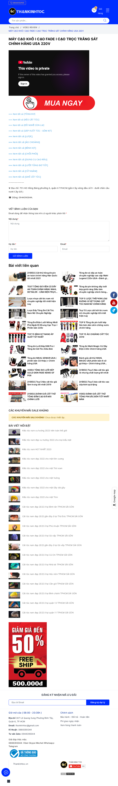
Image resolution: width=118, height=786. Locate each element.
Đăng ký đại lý (98, 702)
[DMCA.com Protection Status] (67, 773)
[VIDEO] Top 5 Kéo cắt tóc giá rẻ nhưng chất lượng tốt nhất (94, 371)
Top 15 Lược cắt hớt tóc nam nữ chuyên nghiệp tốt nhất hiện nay (93, 313)
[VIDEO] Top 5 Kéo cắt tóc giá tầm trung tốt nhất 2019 (42, 383)
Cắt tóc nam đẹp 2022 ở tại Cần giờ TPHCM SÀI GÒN (48, 583)
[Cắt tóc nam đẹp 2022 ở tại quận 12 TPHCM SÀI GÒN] (14, 604)
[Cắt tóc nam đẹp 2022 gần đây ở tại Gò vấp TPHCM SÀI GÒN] (14, 547)
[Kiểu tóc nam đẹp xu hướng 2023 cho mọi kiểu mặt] (14, 441)
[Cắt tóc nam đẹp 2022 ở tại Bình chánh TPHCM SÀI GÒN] (14, 595)
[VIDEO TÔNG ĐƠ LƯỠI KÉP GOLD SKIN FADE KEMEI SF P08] (17, 373)
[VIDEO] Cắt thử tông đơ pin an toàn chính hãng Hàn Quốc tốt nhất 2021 (42, 275)
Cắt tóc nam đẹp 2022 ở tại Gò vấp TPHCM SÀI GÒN (47, 535)
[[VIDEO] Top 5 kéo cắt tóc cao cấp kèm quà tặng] (69, 385)
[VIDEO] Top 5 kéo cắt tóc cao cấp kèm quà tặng (94, 383)
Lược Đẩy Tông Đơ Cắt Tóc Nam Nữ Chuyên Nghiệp (40, 311)
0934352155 (18, 3)
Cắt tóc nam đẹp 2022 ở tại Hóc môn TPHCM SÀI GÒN (48, 574)
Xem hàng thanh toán (70, 725)
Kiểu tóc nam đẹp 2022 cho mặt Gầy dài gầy (43, 487)
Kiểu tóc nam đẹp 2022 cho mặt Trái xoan (42, 468)
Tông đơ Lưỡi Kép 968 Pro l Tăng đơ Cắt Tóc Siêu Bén (41, 347)
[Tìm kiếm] (104, 21)
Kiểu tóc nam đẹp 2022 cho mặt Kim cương (43, 458)
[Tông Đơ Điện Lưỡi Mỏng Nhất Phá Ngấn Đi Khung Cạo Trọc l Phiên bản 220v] (17, 326)
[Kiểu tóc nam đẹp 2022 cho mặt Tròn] (14, 499)
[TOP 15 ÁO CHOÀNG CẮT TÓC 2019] (69, 338)
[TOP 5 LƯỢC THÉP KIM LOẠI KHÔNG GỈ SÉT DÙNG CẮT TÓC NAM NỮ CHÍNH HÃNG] (69, 302)
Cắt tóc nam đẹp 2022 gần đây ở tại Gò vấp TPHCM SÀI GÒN (52, 545)
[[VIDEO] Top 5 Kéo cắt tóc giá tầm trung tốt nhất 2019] (17, 385)
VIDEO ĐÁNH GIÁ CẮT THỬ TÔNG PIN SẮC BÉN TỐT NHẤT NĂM (94, 396)
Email (63, 244)
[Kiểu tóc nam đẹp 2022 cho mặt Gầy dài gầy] (14, 489)
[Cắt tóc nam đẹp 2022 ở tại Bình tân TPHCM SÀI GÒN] (14, 508)
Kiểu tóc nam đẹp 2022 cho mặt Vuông (41, 478)
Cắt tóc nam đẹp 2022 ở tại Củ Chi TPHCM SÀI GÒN (47, 555)
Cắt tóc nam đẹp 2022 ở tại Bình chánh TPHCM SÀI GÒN (49, 593)
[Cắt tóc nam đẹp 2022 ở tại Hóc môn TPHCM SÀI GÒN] (14, 576)
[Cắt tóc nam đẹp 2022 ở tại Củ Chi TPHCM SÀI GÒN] (14, 556)
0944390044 (28, 734)
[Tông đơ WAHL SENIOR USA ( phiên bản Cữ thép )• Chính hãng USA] (17, 361)
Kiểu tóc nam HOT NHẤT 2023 (37, 449)
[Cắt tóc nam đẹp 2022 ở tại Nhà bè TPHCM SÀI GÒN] (14, 566)
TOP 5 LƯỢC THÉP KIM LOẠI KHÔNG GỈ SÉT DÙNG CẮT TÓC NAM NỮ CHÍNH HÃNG (93, 301)
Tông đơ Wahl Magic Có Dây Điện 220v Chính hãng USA (93, 347)
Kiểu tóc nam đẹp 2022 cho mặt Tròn (40, 497)
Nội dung (13, 219)
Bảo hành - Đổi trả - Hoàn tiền (75, 717)
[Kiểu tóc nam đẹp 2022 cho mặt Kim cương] (14, 460)
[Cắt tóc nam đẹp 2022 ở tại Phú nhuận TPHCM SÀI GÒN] (14, 527)
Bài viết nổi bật (20, 425)
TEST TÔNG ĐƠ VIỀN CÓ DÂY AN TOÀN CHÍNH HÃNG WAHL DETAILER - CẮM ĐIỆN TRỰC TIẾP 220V (42, 289)
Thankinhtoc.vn (20, 764)
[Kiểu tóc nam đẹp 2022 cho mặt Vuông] (14, 479)
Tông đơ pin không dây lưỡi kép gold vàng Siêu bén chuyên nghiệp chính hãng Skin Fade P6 (93, 289)
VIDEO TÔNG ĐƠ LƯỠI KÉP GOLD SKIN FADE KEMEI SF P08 (40, 373)
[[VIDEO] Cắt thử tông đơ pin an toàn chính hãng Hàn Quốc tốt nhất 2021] (17, 276)
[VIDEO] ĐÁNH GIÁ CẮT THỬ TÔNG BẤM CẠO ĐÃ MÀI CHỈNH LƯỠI (41, 396)
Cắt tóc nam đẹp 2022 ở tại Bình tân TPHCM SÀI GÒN (48, 507)
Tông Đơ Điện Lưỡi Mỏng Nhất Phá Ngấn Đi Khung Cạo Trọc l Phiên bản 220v (42, 325)
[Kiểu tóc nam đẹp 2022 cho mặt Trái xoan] (14, 470)
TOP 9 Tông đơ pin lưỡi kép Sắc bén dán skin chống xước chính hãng (94, 325)
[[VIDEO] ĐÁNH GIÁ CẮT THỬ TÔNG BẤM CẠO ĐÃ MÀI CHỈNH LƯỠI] (17, 397)
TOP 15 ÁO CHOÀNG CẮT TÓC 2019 (94, 335)
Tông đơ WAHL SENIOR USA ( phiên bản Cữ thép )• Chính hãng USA (41, 361)
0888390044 (25, 729)
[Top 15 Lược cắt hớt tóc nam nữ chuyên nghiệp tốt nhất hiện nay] (69, 314)
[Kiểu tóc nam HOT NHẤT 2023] (14, 451)
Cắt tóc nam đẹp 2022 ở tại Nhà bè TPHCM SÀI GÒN (47, 564)
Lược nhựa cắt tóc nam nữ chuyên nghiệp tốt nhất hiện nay (41, 301)
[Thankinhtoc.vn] (27, 11)
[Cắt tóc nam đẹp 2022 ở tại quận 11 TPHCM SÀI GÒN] (14, 614)
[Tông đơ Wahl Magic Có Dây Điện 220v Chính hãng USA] (69, 350)
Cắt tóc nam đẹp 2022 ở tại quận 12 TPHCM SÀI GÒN (48, 603)
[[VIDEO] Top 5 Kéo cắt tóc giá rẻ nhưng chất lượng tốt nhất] (69, 373)
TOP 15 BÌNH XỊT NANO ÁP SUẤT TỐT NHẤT (40, 335)
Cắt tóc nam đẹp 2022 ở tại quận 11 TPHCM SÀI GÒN (48, 612)
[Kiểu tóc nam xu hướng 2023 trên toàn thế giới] (14, 432)
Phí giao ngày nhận (69, 721)
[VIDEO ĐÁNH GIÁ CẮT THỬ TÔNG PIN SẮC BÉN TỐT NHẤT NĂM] (69, 397)
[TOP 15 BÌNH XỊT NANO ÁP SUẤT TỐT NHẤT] (17, 338)
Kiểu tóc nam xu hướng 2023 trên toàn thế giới (44, 430)
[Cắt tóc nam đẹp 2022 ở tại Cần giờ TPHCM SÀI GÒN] (14, 585)
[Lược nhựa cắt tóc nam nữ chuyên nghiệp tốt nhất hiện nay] (17, 302)
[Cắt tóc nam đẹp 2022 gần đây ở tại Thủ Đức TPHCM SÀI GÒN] (14, 518)
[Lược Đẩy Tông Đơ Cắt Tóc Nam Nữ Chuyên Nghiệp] (17, 314)
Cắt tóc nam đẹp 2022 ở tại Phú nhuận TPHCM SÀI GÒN (49, 526)
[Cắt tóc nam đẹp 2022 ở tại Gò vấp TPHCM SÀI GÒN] (14, 537)
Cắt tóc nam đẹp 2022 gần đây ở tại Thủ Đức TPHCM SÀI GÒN (52, 516)
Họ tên (12, 244)
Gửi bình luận (20, 256)
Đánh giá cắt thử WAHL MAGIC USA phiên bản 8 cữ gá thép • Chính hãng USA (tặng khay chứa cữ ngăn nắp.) (92, 361)
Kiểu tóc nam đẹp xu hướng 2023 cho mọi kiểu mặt (46, 440)
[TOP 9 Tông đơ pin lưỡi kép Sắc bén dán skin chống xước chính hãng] (69, 326)
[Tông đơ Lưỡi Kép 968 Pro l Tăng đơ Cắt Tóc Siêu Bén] (17, 350)
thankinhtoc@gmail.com (27, 725)
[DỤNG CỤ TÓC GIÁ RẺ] (28, 654)
